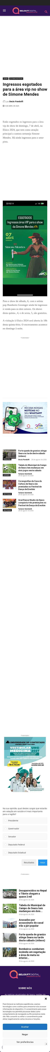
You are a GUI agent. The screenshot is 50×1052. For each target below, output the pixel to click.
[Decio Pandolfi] (4, 101)
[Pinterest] (27, 113)
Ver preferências (25, 1042)
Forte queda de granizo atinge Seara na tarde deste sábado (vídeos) (32, 453)
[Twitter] (20, 113)
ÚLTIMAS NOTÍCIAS (16, 79)
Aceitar (25, 1026)
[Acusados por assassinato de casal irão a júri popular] (10, 923)
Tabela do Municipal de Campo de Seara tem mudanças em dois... (32, 908)
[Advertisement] (25, 47)
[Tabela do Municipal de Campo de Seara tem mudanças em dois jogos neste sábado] (9, 468)
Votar (42, 862)
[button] (45, 998)
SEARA (6, 79)
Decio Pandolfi (16, 101)
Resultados (29, 862)
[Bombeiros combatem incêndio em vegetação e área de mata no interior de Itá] (10, 952)
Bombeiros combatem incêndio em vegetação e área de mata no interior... (32, 953)
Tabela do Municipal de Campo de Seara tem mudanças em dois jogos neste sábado (32, 468)
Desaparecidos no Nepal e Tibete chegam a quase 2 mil (33, 893)
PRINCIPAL (7, 459)
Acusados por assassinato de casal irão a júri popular (31, 922)
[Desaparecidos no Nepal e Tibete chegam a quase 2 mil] (10, 894)
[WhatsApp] (33, 113)
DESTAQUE (7, 494)
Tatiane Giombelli (25, 474)
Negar (25, 1034)
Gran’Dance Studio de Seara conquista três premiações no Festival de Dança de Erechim (32, 503)
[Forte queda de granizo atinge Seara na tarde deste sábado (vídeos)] (9, 454)
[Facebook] (14, 113)
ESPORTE (7, 475)
